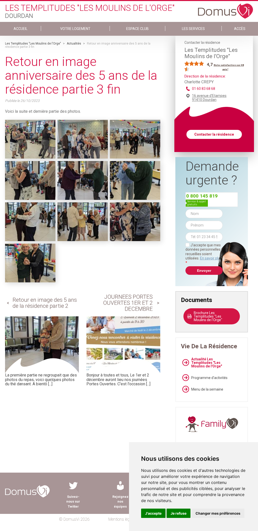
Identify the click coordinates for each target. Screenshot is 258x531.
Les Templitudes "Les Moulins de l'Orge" (33, 43)
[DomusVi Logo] (225, 8)
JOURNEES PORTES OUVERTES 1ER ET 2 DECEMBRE (128, 303)
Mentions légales (122, 519)
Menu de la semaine (207, 389)
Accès (239, 29)
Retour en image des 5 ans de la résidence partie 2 (45, 303)
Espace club (137, 29)
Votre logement (75, 29)
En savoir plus (211, 258)
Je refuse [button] (178, 513)
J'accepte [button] (153, 513)
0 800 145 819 (202, 196)
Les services (193, 29)
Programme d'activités (209, 378)
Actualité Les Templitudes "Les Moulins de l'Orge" (206, 362)
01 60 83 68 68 (203, 89)
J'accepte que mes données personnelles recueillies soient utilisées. (203, 254)
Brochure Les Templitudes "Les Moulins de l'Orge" (208, 316)
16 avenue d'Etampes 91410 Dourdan (209, 98)
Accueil (20, 29)
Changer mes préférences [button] (218, 513)
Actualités (74, 43)
